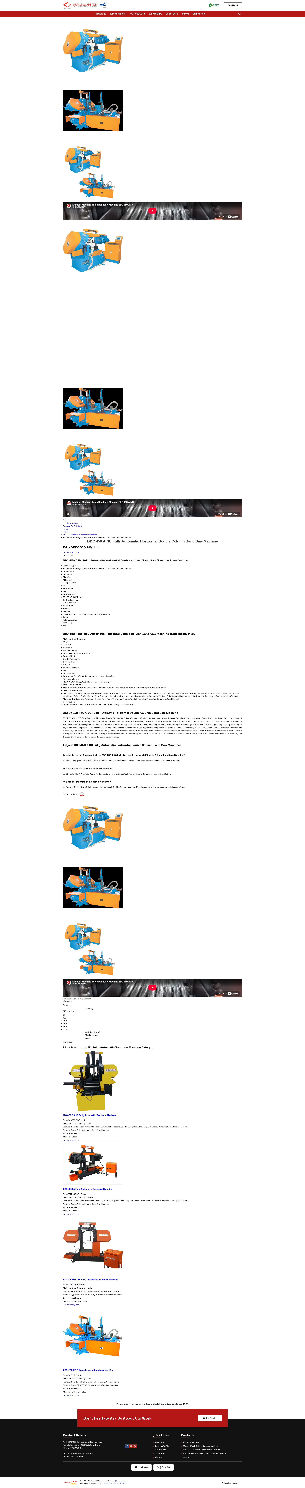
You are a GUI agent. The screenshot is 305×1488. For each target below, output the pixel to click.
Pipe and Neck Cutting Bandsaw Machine (200, 1446)
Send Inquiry (72, 523)
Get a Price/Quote (71, 552)
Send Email (233, 5)
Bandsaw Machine (191, 1442)
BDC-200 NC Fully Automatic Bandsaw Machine (88, 1370)
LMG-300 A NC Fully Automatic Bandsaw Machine (89, 1115)
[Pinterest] (135, 1448)
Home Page (100, 14)
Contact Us (199, 14)
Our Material (155, 14)
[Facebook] (127, 1448)
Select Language (229, 1483)
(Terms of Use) (120, 1481)
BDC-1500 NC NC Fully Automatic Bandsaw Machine (90, 1279)
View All (186, 1457)
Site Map (158, 1457)
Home (65, 529)
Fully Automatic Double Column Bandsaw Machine (204, 1453)
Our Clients (172, 14)
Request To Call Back (72, 526)
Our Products (137, 14)
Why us (185, 14)
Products (67, 532)
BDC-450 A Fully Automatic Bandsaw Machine (87, 1189)
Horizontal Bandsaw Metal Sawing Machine (201, 1450)
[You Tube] (131, 1448)
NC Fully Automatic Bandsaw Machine (80, 534)
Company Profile (118, 14)
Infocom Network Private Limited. (114, 1484)
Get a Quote (209, 1418)
